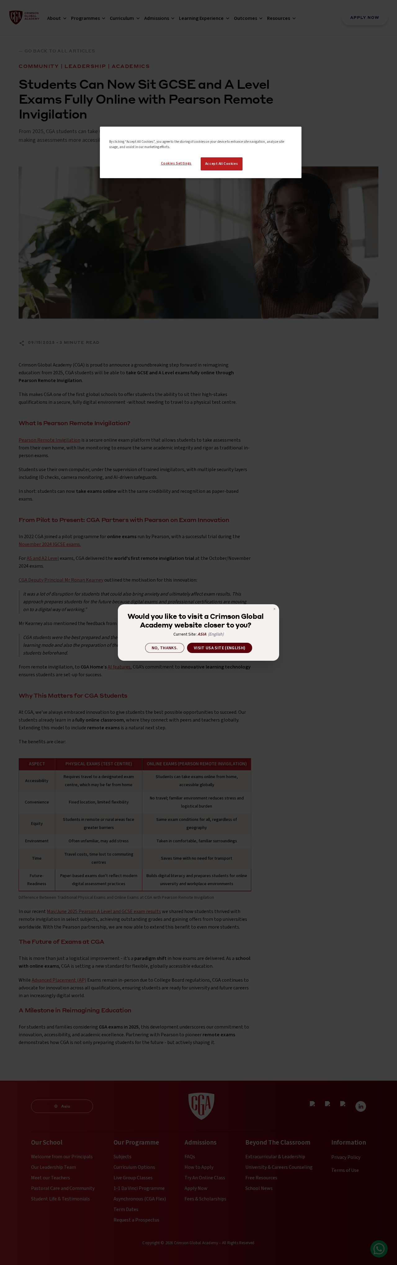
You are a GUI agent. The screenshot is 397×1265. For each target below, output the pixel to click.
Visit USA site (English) (219, 648)
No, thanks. (165, 648)
